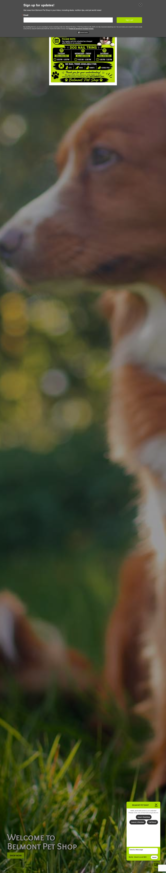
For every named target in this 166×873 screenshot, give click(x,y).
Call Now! (152, 822)
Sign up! (129, 20)
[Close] (140, 4)
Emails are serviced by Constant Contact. (81, 28)
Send (154, 857)
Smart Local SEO (140, 857)
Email (25, 15)
